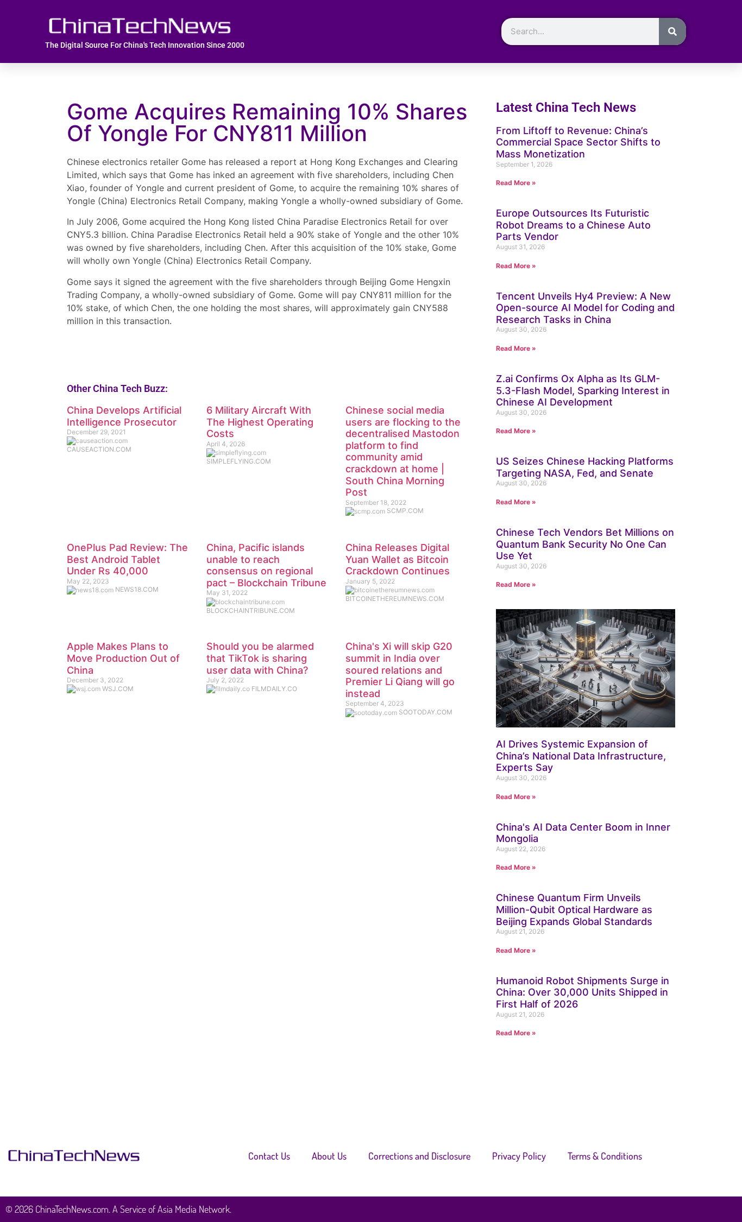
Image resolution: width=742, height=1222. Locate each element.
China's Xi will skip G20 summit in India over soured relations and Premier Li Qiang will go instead (400, 670)
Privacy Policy (519, 1156)
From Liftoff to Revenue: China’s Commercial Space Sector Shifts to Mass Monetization (578, 142)
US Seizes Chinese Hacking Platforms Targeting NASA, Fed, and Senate (585, 467)
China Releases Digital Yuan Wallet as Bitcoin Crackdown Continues (397, 559)
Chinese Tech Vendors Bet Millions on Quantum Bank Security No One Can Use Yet (585, 544)
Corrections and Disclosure (419, 1156)
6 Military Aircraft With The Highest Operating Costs (259, 421)
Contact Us (269, 1156)
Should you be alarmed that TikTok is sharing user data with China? (260, 658)
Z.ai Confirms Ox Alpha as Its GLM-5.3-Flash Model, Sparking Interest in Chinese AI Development (583, 390)
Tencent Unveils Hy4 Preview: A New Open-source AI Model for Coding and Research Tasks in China (585, 307)
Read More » (516, 183)
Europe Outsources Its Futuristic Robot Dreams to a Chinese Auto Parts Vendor (573, 224)
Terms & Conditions (605, 1156)
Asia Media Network (194, 1209)
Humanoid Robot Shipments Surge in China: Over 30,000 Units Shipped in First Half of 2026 (582, 992)
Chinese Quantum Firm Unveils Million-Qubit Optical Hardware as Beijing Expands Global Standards (574, 909)
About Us (329, 1156)
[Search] (672, 31)
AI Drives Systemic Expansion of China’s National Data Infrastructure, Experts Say (581, 755)
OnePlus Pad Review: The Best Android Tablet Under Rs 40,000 (127, 559)
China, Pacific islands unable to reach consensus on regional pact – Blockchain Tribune (266, 565)
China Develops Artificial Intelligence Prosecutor (124, 416)
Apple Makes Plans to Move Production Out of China (123, 658)
